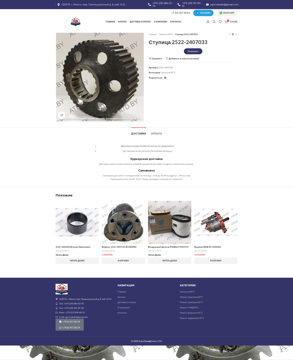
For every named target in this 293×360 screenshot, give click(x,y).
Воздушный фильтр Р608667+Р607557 (168, 247)
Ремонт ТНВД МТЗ (189, 307)
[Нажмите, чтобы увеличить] (61, 115)
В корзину (123, 260)
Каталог (121, 297)
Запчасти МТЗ (166, 34)
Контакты (122, 312)
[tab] (138, 132)
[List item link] (84, 303)
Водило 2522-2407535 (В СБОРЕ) (119, 247)
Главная (153, 34)
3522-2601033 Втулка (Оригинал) (73, 247)
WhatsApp (228, 13)
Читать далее (77, 260)
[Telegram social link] (165, 78)
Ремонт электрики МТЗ (191, 302)
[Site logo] (75, 21)
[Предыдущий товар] (229, 34)
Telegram (205, 13)
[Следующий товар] (235, 34)
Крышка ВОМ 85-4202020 (207, 247)
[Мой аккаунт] (208, 22)
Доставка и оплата (127, 302)
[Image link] (62, 288)
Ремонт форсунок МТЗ (191, 312)
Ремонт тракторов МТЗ (191, 297)
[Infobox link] (91, 4)
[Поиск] (214, 22)
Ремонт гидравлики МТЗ (192, 318)
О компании (124, 307)
